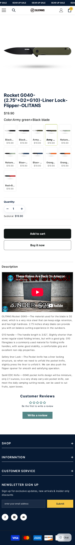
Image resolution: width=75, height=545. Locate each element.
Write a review (37, 415)
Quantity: (9, 201)
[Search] (14, 10)
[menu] (4, 10)
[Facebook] (5, 517)
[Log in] (61, 10)
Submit (60, 503)
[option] (37, 52)
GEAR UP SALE (19, 3)
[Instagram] (14, 517)
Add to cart (37, 233)
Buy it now (37, 245)
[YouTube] (23, 517)
